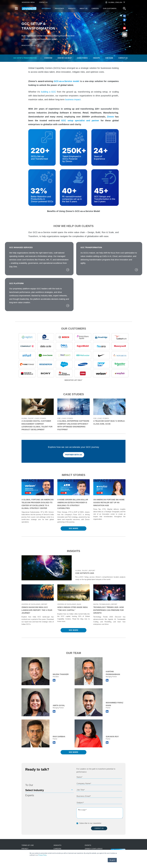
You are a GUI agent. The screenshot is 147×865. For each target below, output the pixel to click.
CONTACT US (43, 2)
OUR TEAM (109, 58)
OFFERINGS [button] (46, 8)
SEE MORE (73, 528)
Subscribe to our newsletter (90, 823)
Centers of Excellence (31, 604)
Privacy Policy (42, 855)
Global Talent (81, 570)
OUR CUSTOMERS (109, 8)
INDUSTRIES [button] (59, 8)
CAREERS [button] (95, 8)
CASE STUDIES (82, 58)
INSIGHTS (96, 58)
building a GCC (48, 92)
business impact (73, 99)
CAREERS (57, 849)
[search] (124, 8)
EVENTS (88, 845)
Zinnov (111, 116)
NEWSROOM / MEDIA (28, 2)
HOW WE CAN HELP (65, 58)
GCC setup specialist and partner (80, 120)
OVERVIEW (48, 58)
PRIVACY (25, 849)
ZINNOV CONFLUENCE (94, 849)
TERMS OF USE (28, 845)
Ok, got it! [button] (112, 860)
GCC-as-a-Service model (66, 81)
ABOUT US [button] (83, 8)
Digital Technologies (101, 604)
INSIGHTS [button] (71, 8)
